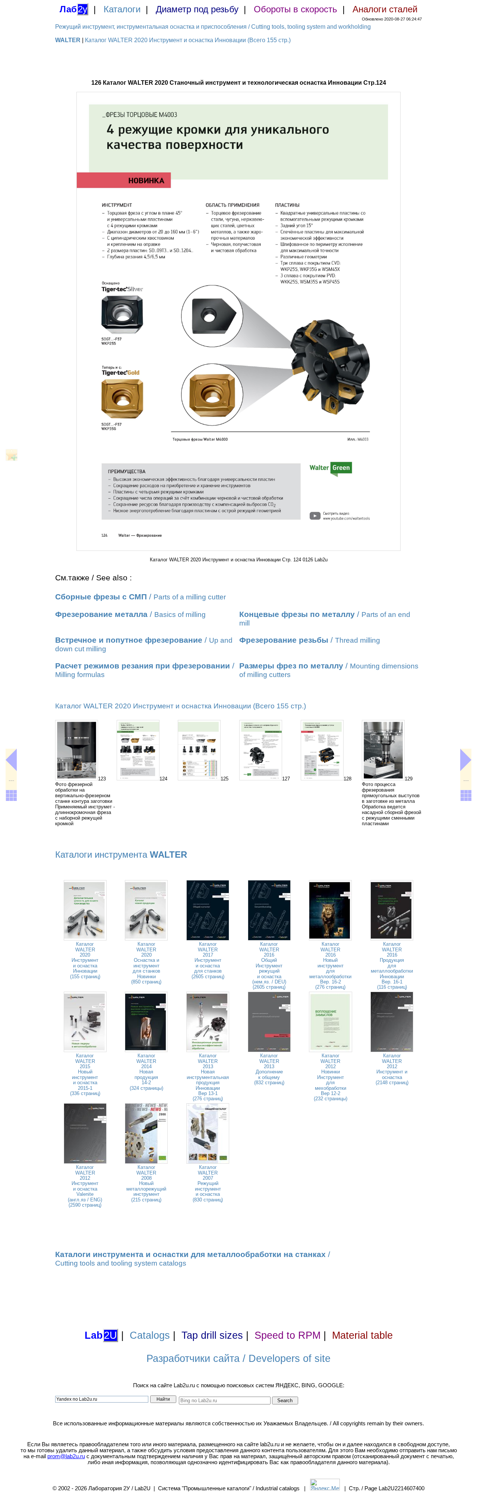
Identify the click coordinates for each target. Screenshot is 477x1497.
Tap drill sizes (212, 1335)
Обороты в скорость (295, 9)
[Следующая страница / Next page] (465, 760)
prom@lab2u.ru (66, 1456)
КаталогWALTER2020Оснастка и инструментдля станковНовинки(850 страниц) (146, 963)
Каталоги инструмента (121, 854)
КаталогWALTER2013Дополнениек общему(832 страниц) (269, 1069)
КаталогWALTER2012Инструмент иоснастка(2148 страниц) (392, 1069)
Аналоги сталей (385, 9)
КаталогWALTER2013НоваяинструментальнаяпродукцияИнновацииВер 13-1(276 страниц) (208, 1077)
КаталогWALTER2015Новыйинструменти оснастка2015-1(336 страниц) (85, 1074)
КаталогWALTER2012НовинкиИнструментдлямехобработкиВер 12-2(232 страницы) (330, 1077)
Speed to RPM (287, 1335)
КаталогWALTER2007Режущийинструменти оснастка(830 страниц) (208, 1183)
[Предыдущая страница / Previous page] (11, 760)
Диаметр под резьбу (197, 9)
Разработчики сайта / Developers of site (238, 1358)
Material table (362, 1335)
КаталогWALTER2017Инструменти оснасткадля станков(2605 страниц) (208, 960)
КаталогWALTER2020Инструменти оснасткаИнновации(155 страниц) (85, 960)
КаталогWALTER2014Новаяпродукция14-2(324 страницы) (146, 1072)
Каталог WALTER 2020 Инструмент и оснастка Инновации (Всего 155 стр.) (188, 40)
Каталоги (122, 9)
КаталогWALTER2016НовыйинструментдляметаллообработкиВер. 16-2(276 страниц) (330, 965)
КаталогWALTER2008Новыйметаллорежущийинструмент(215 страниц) (146, 1183)
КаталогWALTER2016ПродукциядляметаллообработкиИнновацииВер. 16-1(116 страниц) (392, 965)
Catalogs (150, 1335)
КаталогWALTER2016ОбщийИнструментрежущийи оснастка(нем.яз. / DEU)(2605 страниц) (269, 965)
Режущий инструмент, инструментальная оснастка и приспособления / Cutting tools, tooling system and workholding (213, 27)
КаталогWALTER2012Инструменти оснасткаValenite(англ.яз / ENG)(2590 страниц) (85, 1186)
